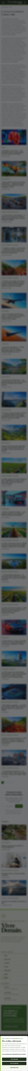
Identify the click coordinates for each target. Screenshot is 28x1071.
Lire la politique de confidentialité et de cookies (14, 1054)
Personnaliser (14, 1067)
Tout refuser (14, 1059)
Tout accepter (14, 1063)
